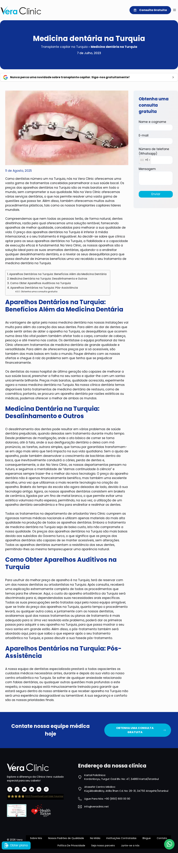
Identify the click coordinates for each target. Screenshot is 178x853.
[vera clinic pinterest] (46, 789)
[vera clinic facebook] (10, 789)
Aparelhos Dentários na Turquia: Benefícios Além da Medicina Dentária (58, 274)
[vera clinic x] (31, 789)
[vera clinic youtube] (24, 789)
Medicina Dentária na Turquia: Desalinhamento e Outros (48, 278)
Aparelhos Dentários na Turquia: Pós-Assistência (44, 288)
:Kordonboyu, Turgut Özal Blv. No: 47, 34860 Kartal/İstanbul (121, 777)
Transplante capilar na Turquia (64, 47)
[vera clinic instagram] (17, 789)
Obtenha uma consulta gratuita (39, 291)
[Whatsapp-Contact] (169, 844)
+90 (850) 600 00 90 (117, 798)
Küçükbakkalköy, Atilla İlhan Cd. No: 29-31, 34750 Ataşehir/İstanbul (126, 791)
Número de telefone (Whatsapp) (154, 154)
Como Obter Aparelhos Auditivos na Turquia (40, 283)
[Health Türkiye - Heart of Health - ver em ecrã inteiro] (41, 810)
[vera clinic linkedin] (39, 789)
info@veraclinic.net (96, 806)
